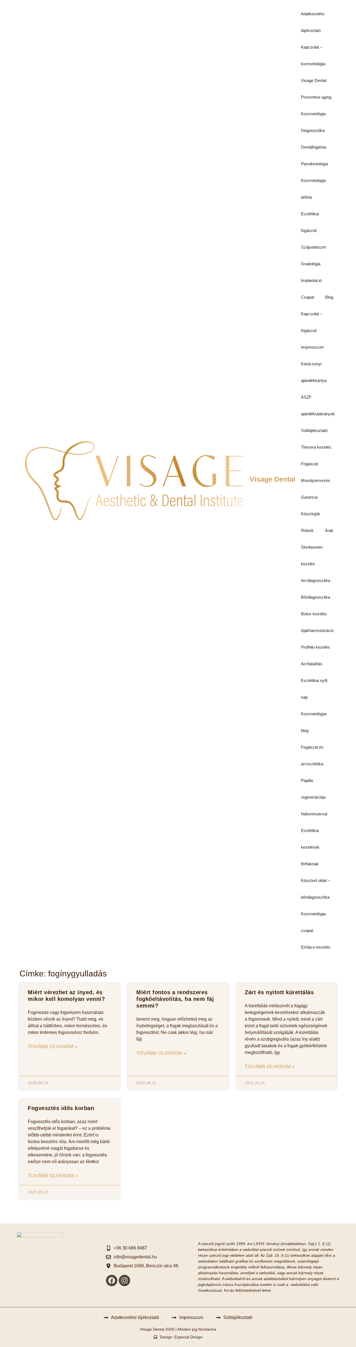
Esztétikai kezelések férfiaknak (310, 847)
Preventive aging (316, 97)
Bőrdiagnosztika (315, 597)
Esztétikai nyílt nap (314, 688)
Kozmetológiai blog (314, 722)
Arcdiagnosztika (315, 580)
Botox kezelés (314, 613)
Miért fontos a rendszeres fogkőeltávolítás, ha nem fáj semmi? (175, 999)
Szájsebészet (313, 247)
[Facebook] (111, 1280)
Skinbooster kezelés (312, 555)
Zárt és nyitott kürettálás (279, 992)
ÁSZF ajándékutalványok (318, 405)
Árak (329, 530)
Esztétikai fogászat (310, 222)
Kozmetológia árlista (313, 188)
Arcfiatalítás (311, 663)
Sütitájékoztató (314, 430)
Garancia (309, 497)
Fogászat (309, 463)
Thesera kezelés (316, 447)
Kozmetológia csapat (313, 922)
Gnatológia (310, 263)
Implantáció (311, 280)
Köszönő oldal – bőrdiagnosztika (315, 888)
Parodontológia (314, 163)
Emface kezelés (315, 947)
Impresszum (312, 347)
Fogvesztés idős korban (61, 1108)
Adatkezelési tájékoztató (312, 22)
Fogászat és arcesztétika (312, 755)
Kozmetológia (313, 113)
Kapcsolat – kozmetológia (313, 55)
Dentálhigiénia (313, 147)
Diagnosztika (313, 130)
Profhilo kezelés (315, 647)
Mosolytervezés (315, 480)
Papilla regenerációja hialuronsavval (314, 797)
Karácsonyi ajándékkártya (314, 372)
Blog (329, 297)
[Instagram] (124, 1280)
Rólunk (307, 530)
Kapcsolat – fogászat (311, 322)
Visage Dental (272, 479)
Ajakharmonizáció (317, 630)
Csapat (307, 297)
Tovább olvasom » (53, 1046)
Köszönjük (310, 513)
